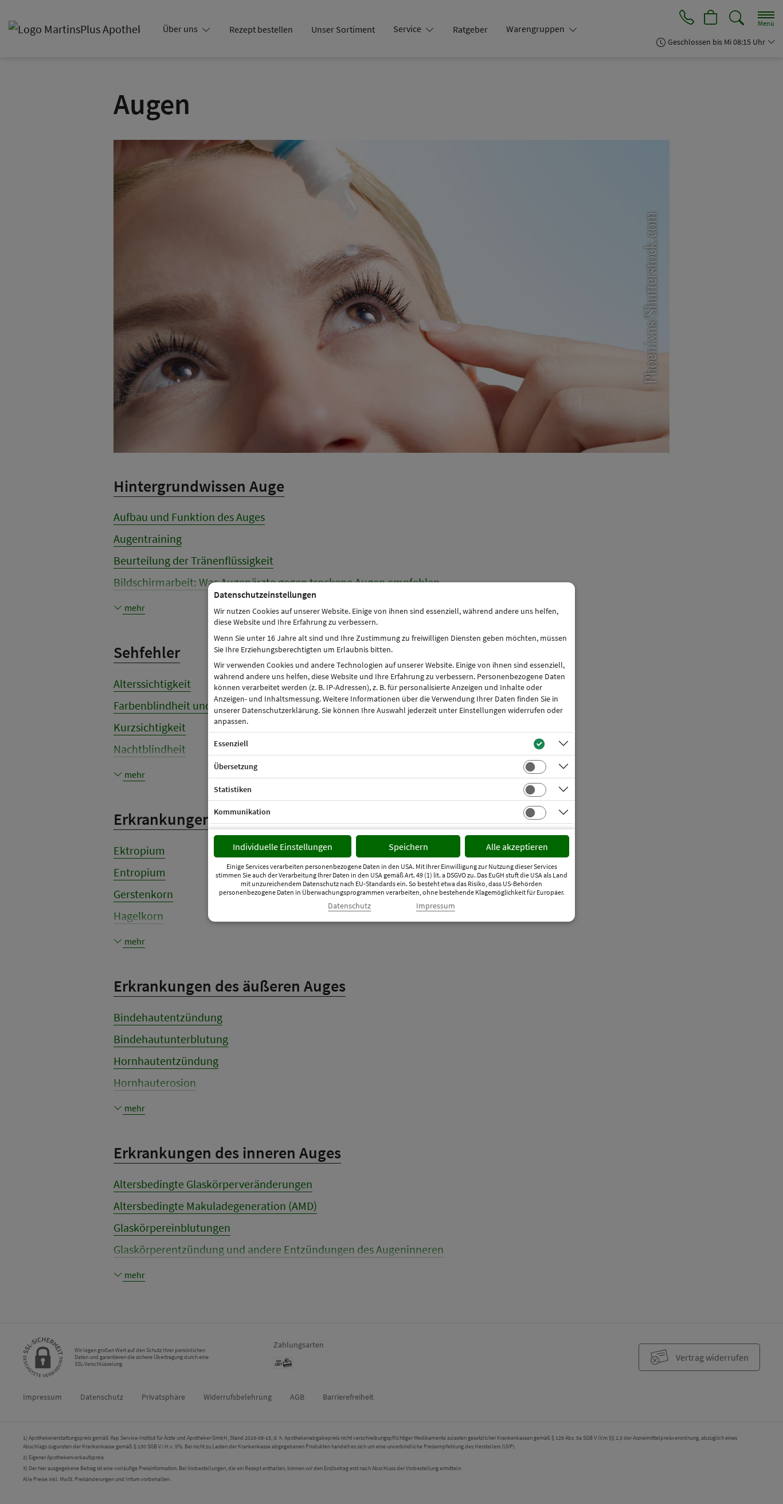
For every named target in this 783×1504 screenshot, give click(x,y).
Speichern (408, 846)
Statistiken (233, 789)
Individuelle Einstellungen (282, 846)
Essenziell (231, 743)
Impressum (435, 906)
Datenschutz (349, 906)
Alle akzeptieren (517, 846)
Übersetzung (235, 766)
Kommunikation (242, 811)
